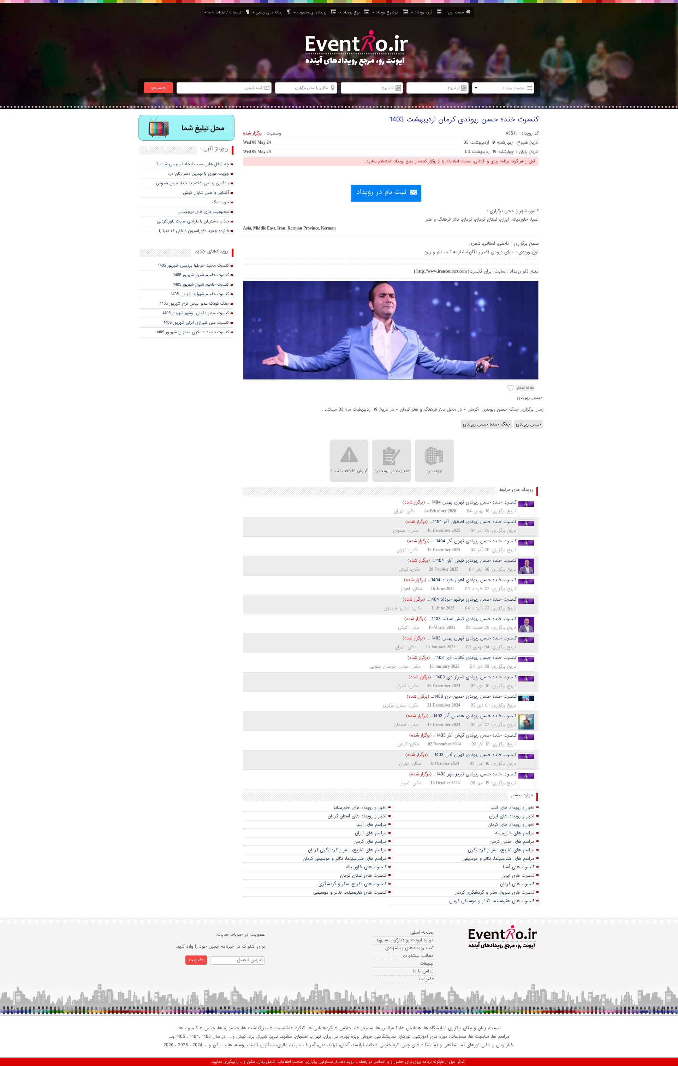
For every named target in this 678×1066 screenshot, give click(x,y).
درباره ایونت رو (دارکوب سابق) (405, 940)
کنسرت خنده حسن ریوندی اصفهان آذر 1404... (472, 521)
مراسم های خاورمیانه (514, 833)
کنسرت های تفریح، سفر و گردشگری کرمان (494, 892)
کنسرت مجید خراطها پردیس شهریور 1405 (193, 265)
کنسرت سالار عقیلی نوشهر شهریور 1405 (195, 313)
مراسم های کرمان (369, 841)
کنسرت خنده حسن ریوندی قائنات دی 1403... (474, 657)
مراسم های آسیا (371, 824)
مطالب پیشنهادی (418, 955)
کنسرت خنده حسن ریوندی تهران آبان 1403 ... (472, 754)
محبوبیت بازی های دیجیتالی (203, 212)
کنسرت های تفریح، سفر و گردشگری (352, 884)
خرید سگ (220, 202)
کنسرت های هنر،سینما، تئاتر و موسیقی (349, 892)
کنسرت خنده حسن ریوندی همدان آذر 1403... (473, 716)
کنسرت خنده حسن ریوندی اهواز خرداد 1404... (472, 580)
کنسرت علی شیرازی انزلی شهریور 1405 (196, 323)
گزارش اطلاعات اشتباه (349, 471)
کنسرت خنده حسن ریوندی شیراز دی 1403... (474, 677)
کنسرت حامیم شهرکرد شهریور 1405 (200, 294)
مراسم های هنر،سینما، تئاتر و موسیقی (498, 858)
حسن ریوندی (528, 424)
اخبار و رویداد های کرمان (511, 824)
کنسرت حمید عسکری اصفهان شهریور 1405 (192, 332)
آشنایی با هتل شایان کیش (206, 193)
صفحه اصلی (422, 932)
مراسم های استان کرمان (511, 841)
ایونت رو (434, 471)
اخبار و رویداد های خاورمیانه (359, 807)
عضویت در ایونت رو (391, 471)
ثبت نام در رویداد (381, 192)
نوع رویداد (352, 12)
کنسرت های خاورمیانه (366, 867)
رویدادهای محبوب (313, 12)
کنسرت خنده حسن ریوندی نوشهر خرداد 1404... (471, 599)
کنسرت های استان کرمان (363, 875)
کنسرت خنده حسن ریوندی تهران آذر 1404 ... (473, 541)
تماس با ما (423, 971)
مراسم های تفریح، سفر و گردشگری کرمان (347, 850)
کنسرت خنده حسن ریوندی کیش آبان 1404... (474, 560)
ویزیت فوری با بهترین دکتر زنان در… (198, 174)
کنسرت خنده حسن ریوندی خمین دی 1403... (473, 696)
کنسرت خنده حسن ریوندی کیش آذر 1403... (474, 735)
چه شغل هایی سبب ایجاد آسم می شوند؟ (192, 164)
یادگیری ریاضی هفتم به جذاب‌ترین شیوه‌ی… (191, 183)
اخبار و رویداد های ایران (511, 816)
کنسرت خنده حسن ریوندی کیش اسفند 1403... (472, 618)
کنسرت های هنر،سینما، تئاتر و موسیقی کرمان (491, 901)
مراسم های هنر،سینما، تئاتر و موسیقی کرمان (344, 858)
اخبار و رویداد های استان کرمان (357, 816)
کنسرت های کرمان (517, 884)
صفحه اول (456, 12)
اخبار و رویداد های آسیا (512, 807)
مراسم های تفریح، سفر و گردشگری (501, 850)
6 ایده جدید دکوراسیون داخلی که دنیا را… (192, 231)
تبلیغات (427, 963)
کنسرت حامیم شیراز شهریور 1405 (201, 275)
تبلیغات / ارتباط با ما (226, 12)
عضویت (426, 979)
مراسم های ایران (370, 833)
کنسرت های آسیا (518, 867)
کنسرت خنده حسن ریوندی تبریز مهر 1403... (474, 774)
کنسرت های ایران (517, 875)
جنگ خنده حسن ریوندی (486, 424)
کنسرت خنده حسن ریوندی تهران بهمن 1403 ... (471, 638)
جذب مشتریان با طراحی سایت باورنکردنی (193, 221)
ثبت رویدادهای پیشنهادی (409, 948)
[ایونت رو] (355, 49)
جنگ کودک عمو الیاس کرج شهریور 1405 (194, 303)
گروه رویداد (425, 12)
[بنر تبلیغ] (187, 128)
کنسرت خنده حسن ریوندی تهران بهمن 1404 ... (471, 502)
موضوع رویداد (388, 12)
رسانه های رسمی (270, 12)
